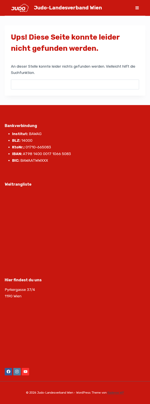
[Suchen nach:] (75, 84)
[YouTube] (25, 371)
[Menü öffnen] (137, 8)
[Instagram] (17, 371)
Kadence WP (115, 392)
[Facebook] (8, 371)
